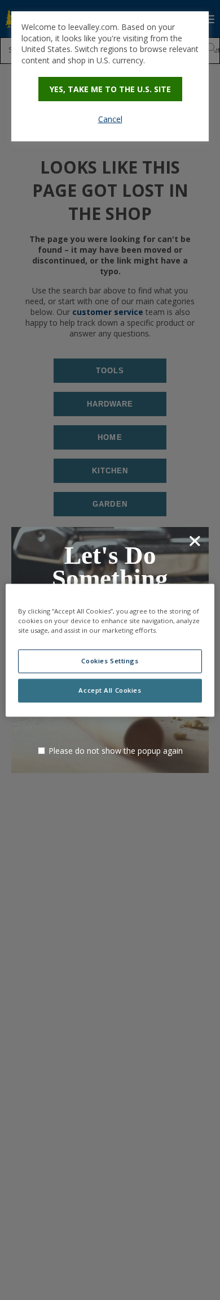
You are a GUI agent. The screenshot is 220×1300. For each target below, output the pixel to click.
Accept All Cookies (109, 690)
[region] (110, 650)
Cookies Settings (109, 661)
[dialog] (110, 76)
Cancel (110, 119)
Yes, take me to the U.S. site (110, 89)
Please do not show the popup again (116, 750)
